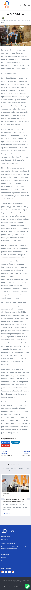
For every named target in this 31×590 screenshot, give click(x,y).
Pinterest (6, 445)
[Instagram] (6, 572)
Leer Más (5, 513)
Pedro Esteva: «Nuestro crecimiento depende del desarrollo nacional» (13, 500)
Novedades (17, 20)
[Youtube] (13, 572)
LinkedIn (16, 442)
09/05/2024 (10, 20)
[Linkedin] (9, 572)
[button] (27, 586)
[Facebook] (2, 572)
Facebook (6, 442)
